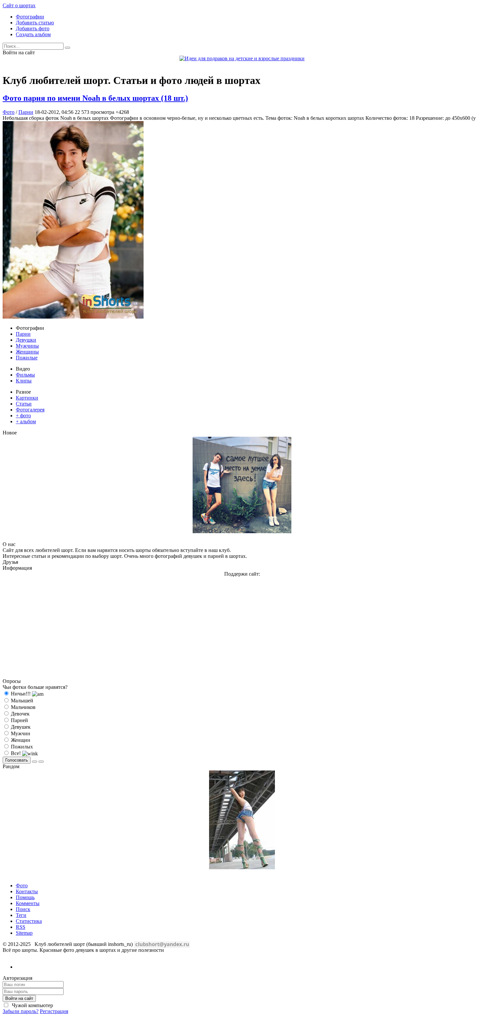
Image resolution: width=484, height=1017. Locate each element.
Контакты (27, 891)
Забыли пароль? (21, 1011)
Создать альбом (33, 34)
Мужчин (20, 733)
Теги (21, 915)
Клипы (24, 380)
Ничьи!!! (21, 693)
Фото (8, 112)
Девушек (20, 727)
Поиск (23, 909)
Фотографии (30, 16)
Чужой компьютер (32, 1005)
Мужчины (27, 346)
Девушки (26, 340)
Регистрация (54, 1011)
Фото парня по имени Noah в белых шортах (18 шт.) (95, 98)
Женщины (27, 351)
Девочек (20, 714)
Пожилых (21, 746)
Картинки (27, 398)
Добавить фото (32, 28)
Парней (19, 720)
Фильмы (25, 375)
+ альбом (26, 421)
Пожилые (27, 357)
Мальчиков (23, 707)
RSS (20, 927)
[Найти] (67, 48)
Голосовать (16, 760)
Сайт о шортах (19, 5)
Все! (16, 753)
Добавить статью (35, 22)
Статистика (29, 921)
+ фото (23, 415)
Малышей (21, 700)
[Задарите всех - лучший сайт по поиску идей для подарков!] (242, 58)
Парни (25, 112)
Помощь (25, 897)
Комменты (28, 903)
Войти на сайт (19, 998)
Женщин (20, 740)
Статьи (24, 403)
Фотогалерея (30, 409)
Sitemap (24, 933)
